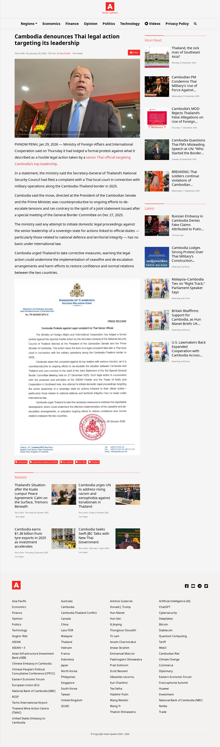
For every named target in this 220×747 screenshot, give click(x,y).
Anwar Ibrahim (119, 648)
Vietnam (66, 648)
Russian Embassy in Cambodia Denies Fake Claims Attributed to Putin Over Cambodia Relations (187, 222)
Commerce (166, 665)
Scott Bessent (119, 671)
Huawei (164, 688)
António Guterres (121, 601)
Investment (166, 694)
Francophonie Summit (173, 683)
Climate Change (169, 659)
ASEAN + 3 (18, 648)
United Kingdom (71, 700)
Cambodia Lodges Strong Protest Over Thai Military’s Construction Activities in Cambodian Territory (188, 254)
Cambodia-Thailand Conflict (44, 462)
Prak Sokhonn (119, 665)
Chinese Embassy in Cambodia (32, 663)
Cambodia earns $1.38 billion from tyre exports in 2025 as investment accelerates (30, 537)
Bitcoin (163, 624)
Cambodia (22, 462)
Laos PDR (67, 630)
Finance (72, 23)
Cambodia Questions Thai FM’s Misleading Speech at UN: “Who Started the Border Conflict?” (188, 146)
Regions (27, 23)
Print (135, 52)
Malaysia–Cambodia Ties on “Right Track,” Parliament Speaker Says (188, 285)
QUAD (65, 706)
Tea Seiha (116, 688)
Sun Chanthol (119, 683)
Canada (66, 618)
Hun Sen (82, 462)
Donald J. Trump (120, 607)
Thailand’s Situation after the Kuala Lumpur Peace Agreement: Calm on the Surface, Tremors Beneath (31, 496)
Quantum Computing (173, 636)
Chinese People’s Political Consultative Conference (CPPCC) (33, 671)
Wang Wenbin (119, 700)
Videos (154, 23)
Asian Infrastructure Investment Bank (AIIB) (33, 656)
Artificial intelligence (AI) (174, 601)
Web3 (162, 648)
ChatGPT (164, 607)
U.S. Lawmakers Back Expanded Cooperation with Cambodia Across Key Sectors (189, 348)
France (65, 653)
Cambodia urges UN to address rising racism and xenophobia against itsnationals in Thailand (95, 496)
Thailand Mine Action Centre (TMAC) (30, 710)
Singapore (67, 683)
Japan (64, 665)
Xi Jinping (116, 624)
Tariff (162, 642)
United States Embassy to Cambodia (28, 720)
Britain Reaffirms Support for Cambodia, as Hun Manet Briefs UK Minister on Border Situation (187, 317)
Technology (130, 23)
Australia (67, 601)
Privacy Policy (177, 23)
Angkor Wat (20, 636)
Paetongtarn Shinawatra (126, 659)
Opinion (90, 23)
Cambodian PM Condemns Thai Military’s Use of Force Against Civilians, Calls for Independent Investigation (186, 83)
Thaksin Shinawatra (123, 712)
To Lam (114, 636)
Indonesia (67, 659)
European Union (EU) (25, 685)
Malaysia (66, 636)
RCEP (15, 697)
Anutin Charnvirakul (123, 642)
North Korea (69, 671)
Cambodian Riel (169, 653)
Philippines (68, 677)
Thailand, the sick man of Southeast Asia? (186, 52)
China (64, 624)
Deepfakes (166, 618)
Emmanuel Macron (122, 653)
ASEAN (16, 642)
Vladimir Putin (119, 694)
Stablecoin (166, 630)
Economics (51, 23)
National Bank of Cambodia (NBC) (34, 691)
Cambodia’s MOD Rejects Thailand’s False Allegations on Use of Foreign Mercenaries (187, 115)
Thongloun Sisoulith (123, 630)
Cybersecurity (168, 613)
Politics (109, 23)
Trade (162, 712)
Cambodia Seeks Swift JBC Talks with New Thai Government (94, 535)
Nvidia (163, 706)
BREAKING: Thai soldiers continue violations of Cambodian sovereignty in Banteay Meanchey (187, 178)
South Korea (69, 688)
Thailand (95, 462)
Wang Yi (115, 706)
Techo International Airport (29, 702)
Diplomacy (166, 671)
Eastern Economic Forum (28, 679)
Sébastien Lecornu (122, 677)
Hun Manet (67, 462)
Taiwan (65, 694)
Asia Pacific (65, 53)
